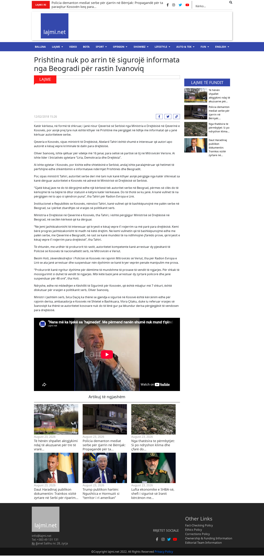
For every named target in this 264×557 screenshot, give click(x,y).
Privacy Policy (164, 552)
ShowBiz (139, 46)
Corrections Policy (197, 534)
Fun (203, 46)
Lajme (56, 46)
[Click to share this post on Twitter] (167, 116)
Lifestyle (161, 46)
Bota (86, 46)
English (220, 46)
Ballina (40, 46)
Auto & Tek (183, 46)
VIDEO (73, 46)
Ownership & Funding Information (208, 538)
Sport (100, 46)
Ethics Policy (193, 530)
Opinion (118, 46)
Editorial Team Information (203, 543)
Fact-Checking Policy (199, 525)
